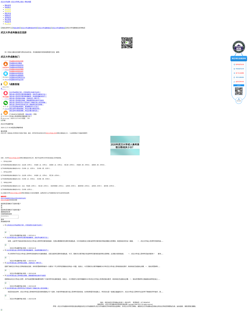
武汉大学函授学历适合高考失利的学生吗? (13, 198)
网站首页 (8, 5)
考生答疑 (8, 19)
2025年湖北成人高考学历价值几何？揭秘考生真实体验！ (24, 104)
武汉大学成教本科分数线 (13, 63)
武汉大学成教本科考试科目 (14, 73)
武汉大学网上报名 (17, 2)
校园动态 (8, 15)
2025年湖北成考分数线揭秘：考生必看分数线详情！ (23, 108)
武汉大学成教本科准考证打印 (15, 77)
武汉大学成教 (5, 2)
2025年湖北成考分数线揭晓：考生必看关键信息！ (22, 110)
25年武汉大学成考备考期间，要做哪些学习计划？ (22, 106)
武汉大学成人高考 (51, 133)
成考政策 (8, 17)
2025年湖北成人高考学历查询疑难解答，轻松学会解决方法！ (26, 94)
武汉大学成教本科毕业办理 (14, 79)
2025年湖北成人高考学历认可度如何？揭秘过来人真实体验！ (26, 102)
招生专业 (8, 13)
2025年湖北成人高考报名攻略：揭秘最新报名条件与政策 (24, 100)
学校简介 (8, 7)
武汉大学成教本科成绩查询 (14, 75)
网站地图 (28, 2)
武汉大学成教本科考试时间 (14, 67)
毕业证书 (8, 22)
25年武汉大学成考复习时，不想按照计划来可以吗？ (23, 92)
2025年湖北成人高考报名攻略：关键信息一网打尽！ (23, 98)
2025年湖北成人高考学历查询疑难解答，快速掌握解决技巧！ (26, 96)
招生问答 (28, 114)
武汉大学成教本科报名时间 (14, 65)
